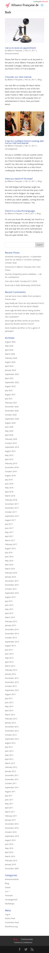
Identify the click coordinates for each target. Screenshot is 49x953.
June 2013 (9, 702)
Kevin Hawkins (11, 328)
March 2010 (10, 856)
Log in (7, 914)
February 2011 (11, 816)
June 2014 (9, 654)
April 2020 (9, 435)
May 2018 (9, 487)
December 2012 (12, 726)
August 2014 (10, 645)
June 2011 (9, 799)
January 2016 (10, 577)
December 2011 (12, 775)
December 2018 (12, 467)
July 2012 (9, 747)
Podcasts (9, 895)
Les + (7, 891)
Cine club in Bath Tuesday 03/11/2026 (21, 281)
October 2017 (11, 512)
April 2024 (9, 366)
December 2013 (12, 678)
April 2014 (9, 662)
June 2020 (9, 427)
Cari (6, 296)
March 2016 (10, 568)
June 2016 (9, 556)
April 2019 (9, 459)
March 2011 (10, 812)
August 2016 (10, 548)
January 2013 (10, 722)
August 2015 (10, 597)
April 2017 (9, 536)
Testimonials (27, 939)
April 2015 (9, 613)
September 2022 (12, 382)
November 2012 (12, 730)
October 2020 (11, 414)
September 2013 (12, 690)
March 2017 (10, 540)
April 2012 (9, 759)
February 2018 (11, 500)
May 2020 (9, 431)
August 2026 (10, 342)
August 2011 (10, 791)
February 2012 (11, 767)
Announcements (12, 53)
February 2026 (11, 358)
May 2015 (9, 609)
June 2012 (9, 751)
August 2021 (10, 394)
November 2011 (12, 779)
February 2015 (11, 621)
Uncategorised (11, 149)
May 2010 (9, 848)
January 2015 (10, 625)
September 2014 (12, 641)
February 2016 (11, 572)
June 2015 (9, 605)
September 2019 (12, 447)
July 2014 (9, 649)
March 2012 (10, 763)
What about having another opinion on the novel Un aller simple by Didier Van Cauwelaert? (24, 313)
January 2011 (10, 820)
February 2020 (11, 439)
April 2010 (9, 852)
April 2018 (9, 491)
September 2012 (12, 739)
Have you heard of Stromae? (19, 178)
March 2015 (10, 617)
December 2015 (12, 581)
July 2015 (9, 601)
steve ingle (9, 310)
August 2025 (10, 362)
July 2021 (9, 398)
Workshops (10, 903)
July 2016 (9, 552)
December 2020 (12, 406)
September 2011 (12, 787)
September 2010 (12, 836)
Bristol (44, 1)
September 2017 (12, 516)
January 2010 (10, 864)
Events (8, 887)
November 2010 (12, 828)
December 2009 (12, 868)
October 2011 (11, 783)
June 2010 (9, 844)
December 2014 (12, 629)
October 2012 (11, 735)
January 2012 (10, 771)
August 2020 (10, 423)
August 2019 (10, 451)
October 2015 (11, 589)
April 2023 (9, 378)
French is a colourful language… (20, 210)
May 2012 (9, 755)
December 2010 (12, 824)
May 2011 (9, 803)
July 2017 (9, 524)
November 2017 (12, 508)
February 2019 (11, 463)
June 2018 (9, 483)
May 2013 (9, 706)
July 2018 (9, 479)
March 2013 (10, 714)
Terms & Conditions (23, 942)
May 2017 (9, 532)
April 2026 (9, 350)
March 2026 (10, 354)
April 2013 (9, 710)
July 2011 (9, 795)
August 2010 (10, 840)
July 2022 (9, 390)
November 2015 (12, 585)
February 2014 (11, 670)
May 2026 (9, 346)
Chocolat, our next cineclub (18, 77)
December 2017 (12, 504)
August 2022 (10, 386)
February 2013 (11, 718)
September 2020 (12, 419)
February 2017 (11, 544)
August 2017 (10, 520)
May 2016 (9, 560)
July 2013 (9, 698)
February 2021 (11, 402)
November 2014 (12, 633)
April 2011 (9, 807)
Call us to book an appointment (20, 47)
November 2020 (12, 410)
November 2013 (12, 682)
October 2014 (11, 637)
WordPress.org (11, 926)
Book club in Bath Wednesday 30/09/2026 (23, 285)
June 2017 (9, 528)
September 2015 (12, 593)
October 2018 (11, 471)
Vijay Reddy (10, 303)
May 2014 (9, 658)
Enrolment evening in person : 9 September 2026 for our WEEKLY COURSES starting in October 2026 (23, 259)
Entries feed (10, 918)
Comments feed (12, 922)
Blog (40, 79)
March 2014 (10, 666)
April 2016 (9, 564)
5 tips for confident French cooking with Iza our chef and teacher (24, 142)
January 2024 (10, 370)
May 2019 (9, 455)
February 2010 (11, 860)
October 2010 (11, 832)
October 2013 (11, 686)
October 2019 (11, 443)
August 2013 (10, 694)
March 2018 (10, 496)
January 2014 (10, 674)
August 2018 (10, 475)
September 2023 (12, 374)
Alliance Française (14, 50)
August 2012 (10, 743)
